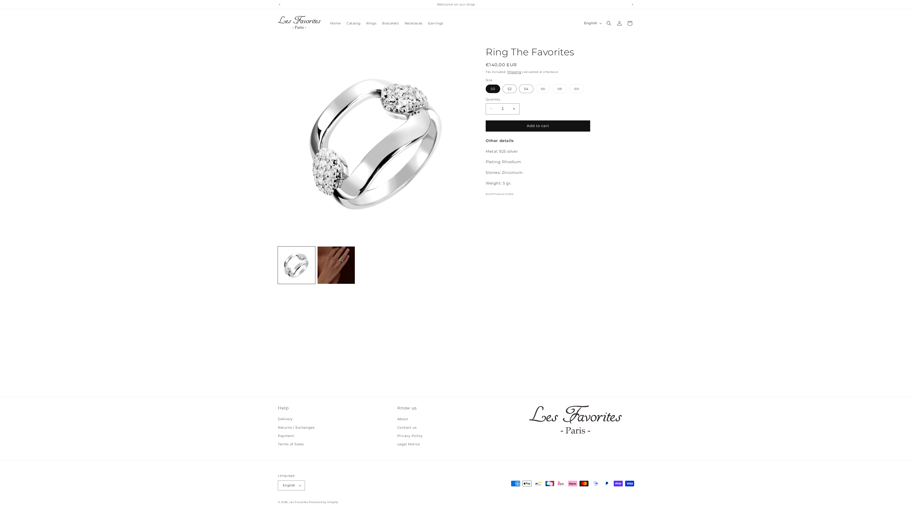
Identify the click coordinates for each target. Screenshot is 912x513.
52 (510, 89)
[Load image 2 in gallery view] (336, 265)
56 (545, 89)
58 (562, 89)
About (402, 419)
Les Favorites (299, 502)
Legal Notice (408, 444)
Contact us (407, 427)
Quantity (493, 99)
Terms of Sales (291, 444)
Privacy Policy (410, 436)
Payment (286, 436)
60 (579, 89)
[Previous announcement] (279, 4)
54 (526, 89)
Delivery (285, 419)
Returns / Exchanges (296, 427)
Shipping (514, 72)
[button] (609, 23)
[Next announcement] (632, 4)
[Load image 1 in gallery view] (296, 265)
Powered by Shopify (323, 502)
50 (493, 89)
